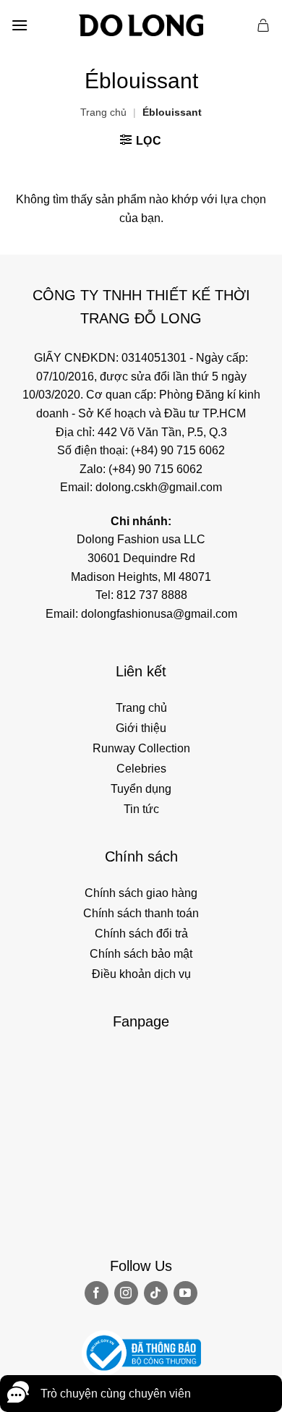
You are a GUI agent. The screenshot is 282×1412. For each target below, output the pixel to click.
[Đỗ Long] (141, 25)
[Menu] (19, 25)
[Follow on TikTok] (156, 1293)
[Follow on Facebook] (96, 1293)
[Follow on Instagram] (126, 1293)
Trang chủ (103, 112)
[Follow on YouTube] (185, 1293)
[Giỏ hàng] (264, 25)
